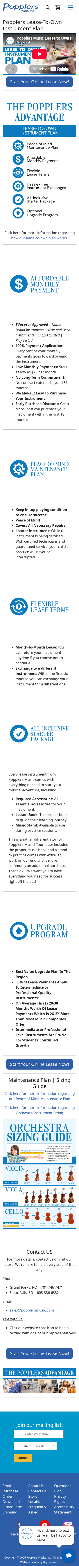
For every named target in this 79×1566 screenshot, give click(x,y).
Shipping (10, 1512)
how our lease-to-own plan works (39, 238)
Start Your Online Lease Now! (39, 82)
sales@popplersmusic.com (32, 1310)
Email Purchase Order (10, 1491)
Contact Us (37, 1491)
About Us (36, 1485)
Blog (58, 1491)
